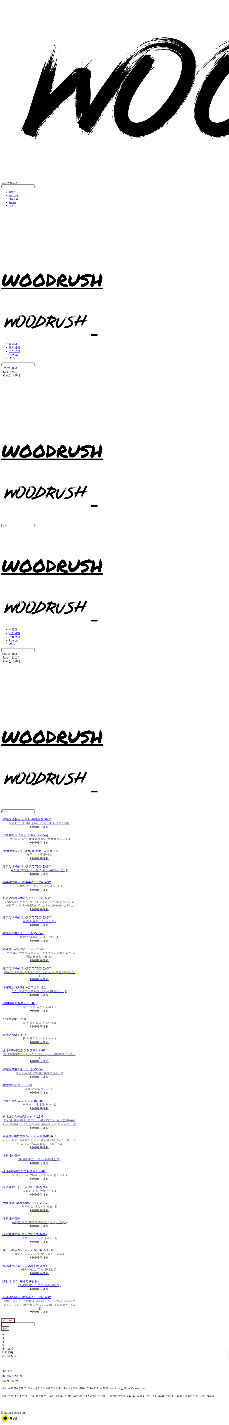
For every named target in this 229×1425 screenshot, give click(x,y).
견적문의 (13, 198)
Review (12, 202)
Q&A (11, 205)
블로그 (12, 192)
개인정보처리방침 (11, 1375)
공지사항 (13, 195)
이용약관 (6, 1370)
